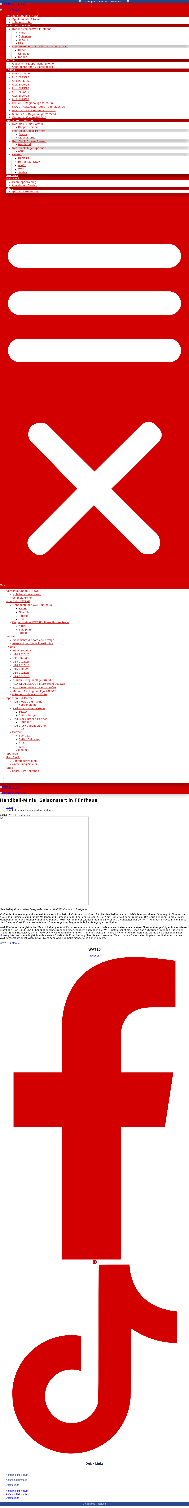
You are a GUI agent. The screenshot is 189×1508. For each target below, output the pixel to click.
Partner (17, 154)
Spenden (12, 175)
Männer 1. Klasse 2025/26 (29, 117)
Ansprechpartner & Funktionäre (32, 66)
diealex (22, 172)
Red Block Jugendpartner (29, 148)
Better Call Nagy (29, 161)
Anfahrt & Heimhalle (16, 1480)
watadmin (24, 815)
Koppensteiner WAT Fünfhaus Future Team (40, 46)
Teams (10, 70)
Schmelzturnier (22, 22)
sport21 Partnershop (25, 191)
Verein (10, 60)
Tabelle (22, 57)
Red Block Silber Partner (28, 130)
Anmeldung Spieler (24, 185)
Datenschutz (12, 1485)
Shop (9, 188)
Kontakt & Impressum (17, 1475)
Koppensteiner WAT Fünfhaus (31, 29)
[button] (94, 396)
